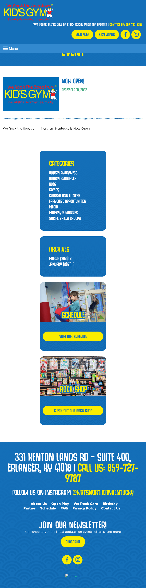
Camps (54, 190)
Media (53, 207)
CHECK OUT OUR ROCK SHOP (73, 410)
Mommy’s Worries (63, 212)
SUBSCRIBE (73, 542)
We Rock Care (86, 503)
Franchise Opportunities (67, 201)
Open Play (60, 503)
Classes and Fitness (64, 195)
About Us (39, 503)
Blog (52, 184)
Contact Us (110, 508)
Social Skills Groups (65, 218)
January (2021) (61, 264)
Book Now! (82, 34)
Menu (13, 48)
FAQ (64, 508)
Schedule (48, 508)
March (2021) (60, 258)
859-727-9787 (134, 24)
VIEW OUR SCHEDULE (73, 336)
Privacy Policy (84, 508)
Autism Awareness (63, 173)
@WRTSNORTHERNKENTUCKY (103, 492)
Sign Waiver (107, 34)
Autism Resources (62, 178)
